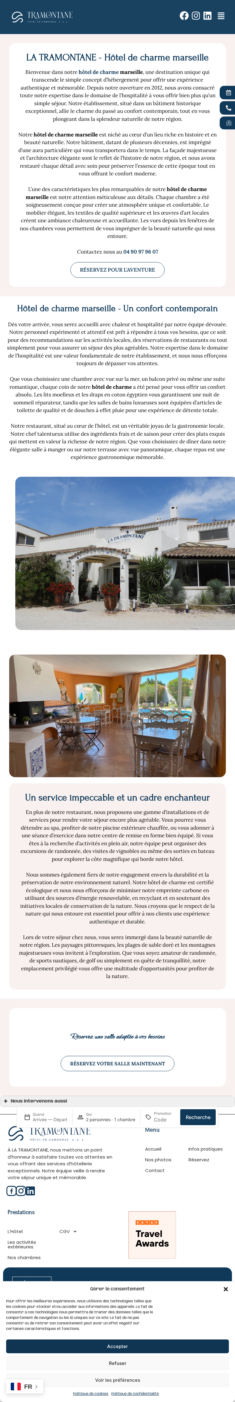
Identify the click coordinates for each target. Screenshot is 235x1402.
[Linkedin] (207, 15)
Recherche (198, 1117)
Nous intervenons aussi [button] (39, 1101)
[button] (226, 1289)
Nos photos (158, 1159)
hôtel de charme (99, 72)
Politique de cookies (90, 1394)
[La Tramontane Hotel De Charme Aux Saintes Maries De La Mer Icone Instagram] (21, 1191)
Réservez (198, 1159)
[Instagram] (195, 15)
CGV (64, 1231)
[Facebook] (184, 15)
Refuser (117, 1363)
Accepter (117, 1346)
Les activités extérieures (22, 1244)
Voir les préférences (117, 1380)
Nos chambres (24, 1257)
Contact (155, 1170)
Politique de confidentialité (135, 1394)
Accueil (153, 1149)
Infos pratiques (205, 1149)
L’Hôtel (15, 1231)
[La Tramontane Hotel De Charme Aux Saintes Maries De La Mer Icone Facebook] (11, 1191)
